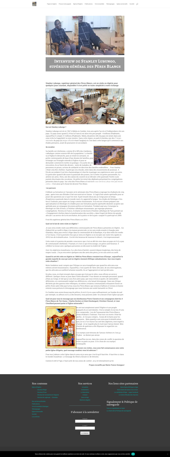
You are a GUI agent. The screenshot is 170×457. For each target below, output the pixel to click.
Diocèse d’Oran (42, 392)
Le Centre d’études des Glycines (128, 395)
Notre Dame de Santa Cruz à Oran (127, 390)
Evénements (85, 390)
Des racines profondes (39, 401)
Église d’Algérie (78, 4)
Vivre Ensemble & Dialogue (40, 406)
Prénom (85, 419)
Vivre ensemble (99, 4)
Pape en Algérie (52, 4)
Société (132, 4)
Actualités (85, 387)
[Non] (168, 454)
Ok (133, 454)
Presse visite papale (65, 4)
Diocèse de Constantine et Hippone (48, 395)
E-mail (85, 426)
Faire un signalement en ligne (116, 408)
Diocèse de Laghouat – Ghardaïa (47, 397)
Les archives (36, 417)
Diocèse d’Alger (42, 390)
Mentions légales (85, 400)
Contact (85, 395)
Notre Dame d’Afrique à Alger (129, 387)
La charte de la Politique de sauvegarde (119, 411)
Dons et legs (85, 397)
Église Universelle (37, 411)
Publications (89, 4)
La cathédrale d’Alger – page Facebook (126, 392)
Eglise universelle (122, 4)
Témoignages (110, 4)
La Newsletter (85, 392)
